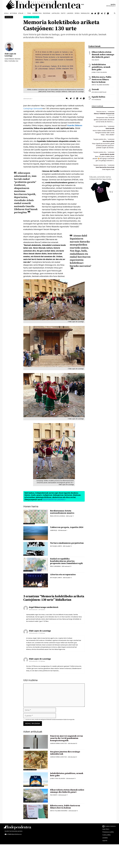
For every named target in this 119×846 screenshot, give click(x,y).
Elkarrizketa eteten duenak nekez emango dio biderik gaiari (67, 791)
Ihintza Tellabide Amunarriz (58, 811)
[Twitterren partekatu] (70, 98)
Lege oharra (105, 829)
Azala (6, 13)
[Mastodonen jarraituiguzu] (99, 13)
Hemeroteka (37, 13)
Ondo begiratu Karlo (108, 169)
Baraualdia (85, 13)
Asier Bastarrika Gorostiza (58, 743)
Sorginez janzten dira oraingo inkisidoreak (65, 752)
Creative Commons (110, 826)
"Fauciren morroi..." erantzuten (105, 111)
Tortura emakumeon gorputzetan (67, 543)
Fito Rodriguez (96, 99)
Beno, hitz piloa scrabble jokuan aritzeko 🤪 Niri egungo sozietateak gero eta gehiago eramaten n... (103, 159)
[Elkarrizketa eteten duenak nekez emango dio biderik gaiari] (35, 796)
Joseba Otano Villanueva (57, 778)
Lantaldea (56, 13)
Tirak (29, 13)
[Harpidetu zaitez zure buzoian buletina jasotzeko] (92, 13)
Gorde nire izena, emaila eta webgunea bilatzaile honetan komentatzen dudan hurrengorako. (50, 719)
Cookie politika (106, 835)
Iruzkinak (46, 13)
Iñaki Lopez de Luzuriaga (57, 516)
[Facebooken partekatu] (73, 98)
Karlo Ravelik (110, 128)
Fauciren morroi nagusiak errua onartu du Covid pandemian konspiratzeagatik (66, 738)
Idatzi (63, 13)
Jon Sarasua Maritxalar (99, 92)
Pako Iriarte (53, 795)
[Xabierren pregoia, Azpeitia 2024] (35, 533)
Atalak (20, 13)
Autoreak (13, 13)
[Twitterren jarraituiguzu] (95, 13)
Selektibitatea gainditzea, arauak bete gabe (66, 774)
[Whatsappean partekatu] (83, 98)
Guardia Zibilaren (74, 125)
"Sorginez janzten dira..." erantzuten (103, 126)
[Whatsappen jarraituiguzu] (108, 13)
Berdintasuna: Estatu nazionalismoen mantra (62, 512)
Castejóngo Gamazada (32, 108)
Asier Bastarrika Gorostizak (105, 167)
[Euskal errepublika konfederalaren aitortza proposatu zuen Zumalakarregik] (35, 565)
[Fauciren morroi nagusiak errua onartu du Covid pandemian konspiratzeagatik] (35, 742)
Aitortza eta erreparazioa (63, 574)
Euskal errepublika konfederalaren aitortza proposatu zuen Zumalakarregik (66, 561)
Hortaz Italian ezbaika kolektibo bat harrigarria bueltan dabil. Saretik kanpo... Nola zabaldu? (103, 133)
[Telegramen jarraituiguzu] (102, 13)
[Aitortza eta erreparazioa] (35, 580)
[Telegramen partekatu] (80, 98)
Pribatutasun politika (108, 832)
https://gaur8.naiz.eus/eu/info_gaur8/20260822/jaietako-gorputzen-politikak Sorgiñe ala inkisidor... (103, 146)
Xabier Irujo (53, 530)
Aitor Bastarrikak (108, 141)
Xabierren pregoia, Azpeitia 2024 (66, 527)
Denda (77, 13)
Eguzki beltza (98, 97)
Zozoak (95, 89)
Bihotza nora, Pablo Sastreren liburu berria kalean (65, 806)
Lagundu (70, 13)
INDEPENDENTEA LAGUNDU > (54, 499)
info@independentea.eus (14, 834)
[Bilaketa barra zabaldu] (114, 13)
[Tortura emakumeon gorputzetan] (35, 549)
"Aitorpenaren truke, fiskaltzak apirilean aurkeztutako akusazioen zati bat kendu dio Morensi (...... (104, 120)
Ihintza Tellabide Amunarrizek (104, 113)
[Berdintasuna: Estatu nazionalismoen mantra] (35, 523)
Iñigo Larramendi (55, 566)
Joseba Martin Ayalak (107, 154)
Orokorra (8, 17)
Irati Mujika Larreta (56, 546)
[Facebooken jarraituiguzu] (105, 13)
